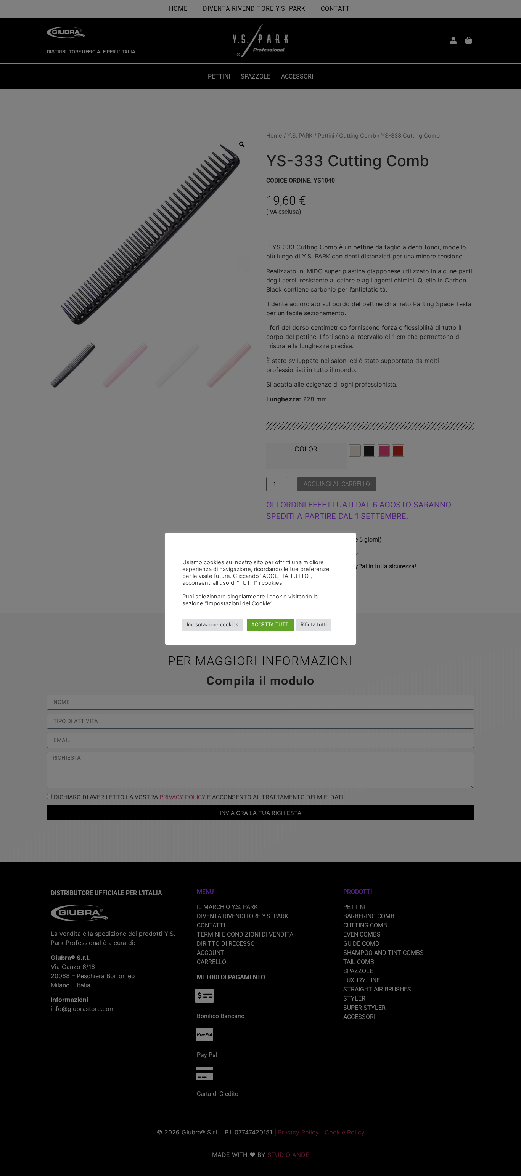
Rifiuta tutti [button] (314, 624)
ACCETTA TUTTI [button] (270, 624)
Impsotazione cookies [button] (212, 624)
